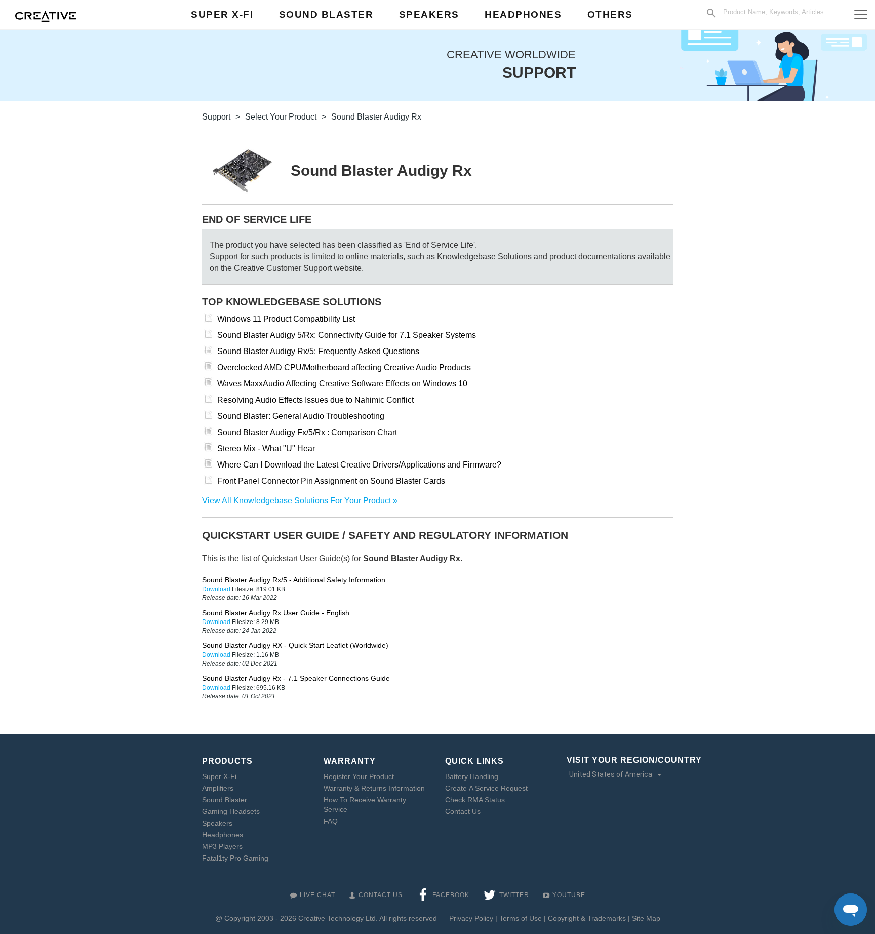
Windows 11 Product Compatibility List (286, 319)
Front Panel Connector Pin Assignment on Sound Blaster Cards (331, 481)
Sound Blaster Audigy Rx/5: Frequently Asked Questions (318, 351)
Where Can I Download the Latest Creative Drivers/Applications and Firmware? (359, 464)
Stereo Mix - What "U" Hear (266, 448)
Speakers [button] (429, 14)
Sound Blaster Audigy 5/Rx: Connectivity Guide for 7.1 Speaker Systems (346, 335)
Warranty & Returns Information (374, 788)
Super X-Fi (219, 776)
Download (217, 589)
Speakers (217, 823)
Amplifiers (217, 788)
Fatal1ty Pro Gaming (235, 858)
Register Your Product (359, 776)
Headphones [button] (523, 14)
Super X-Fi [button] (222, 14)
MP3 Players (222, 846)
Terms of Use (520, 918)
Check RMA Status (475, 800)
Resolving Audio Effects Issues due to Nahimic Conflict (315, 400)
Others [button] (610, 14)
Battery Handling (471, 776)
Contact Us (463, 811)
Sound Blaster (224, 800)
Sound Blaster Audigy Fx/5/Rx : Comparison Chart (307, 432)
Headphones (222, 835)
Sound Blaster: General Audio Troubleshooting (300, 416)
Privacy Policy (471, 918)
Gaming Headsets (231, 811)
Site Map (646, 918)
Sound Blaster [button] (326, 14)
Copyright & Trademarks (587, 918)
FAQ (331, 821)
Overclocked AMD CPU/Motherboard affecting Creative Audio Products (344, 367)
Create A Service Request (486, 788)
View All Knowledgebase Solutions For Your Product (296, 500)
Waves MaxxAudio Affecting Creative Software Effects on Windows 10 (342, 383)
